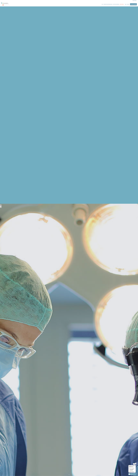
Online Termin (133, 4)
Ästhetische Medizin (116, 4)
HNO (102, 4)
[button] (132, 468)
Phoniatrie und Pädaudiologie (107, 4)
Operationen (122, 4)
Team (125, 4)
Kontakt (128, 4)
